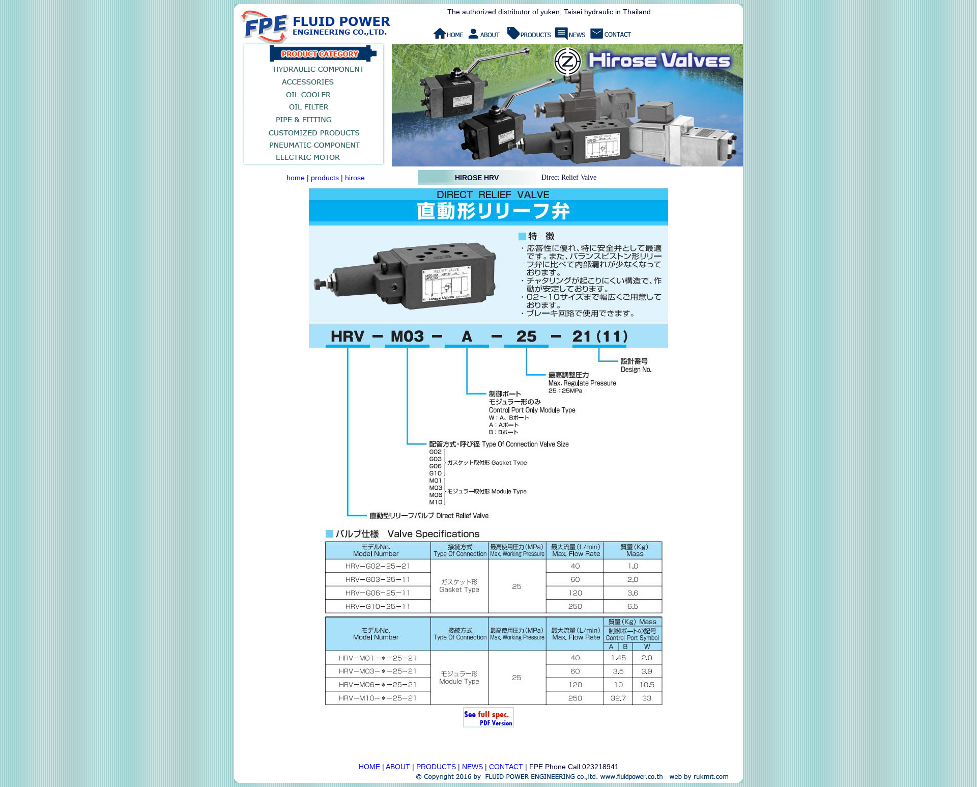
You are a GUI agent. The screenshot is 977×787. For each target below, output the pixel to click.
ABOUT (398, 767)
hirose (355, 178)
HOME (369, 767)
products (325, 178)
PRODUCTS (436, 767)
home (295, 178)
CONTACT (506, 767)
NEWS (472, 767)
